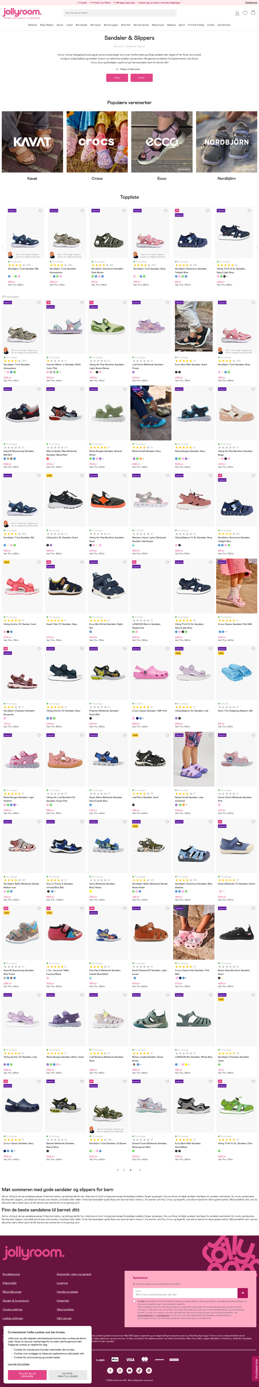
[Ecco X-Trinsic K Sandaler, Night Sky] (52, 891)
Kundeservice (251, 2)
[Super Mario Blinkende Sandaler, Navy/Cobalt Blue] (90, 805)
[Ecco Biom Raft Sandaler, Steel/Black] (179, 372)
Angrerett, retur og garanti (74, 1274)
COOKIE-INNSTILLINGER (68, 1375)
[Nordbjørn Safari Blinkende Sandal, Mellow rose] (5, 891)
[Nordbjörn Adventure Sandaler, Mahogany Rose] (225, 545)
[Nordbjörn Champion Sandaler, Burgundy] (5, 718)
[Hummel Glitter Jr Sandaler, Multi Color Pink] (47, 372)
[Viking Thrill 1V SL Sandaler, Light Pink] (179, 632)
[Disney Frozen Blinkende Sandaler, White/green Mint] (133, 1151)
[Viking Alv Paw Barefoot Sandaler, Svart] (97, 372)
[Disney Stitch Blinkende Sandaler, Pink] (219, 805)
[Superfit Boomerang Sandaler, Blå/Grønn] (14, 458)
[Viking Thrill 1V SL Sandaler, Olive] (186, 632)
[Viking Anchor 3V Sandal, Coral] (5, 632)
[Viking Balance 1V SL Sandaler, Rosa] (176, 545)
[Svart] (224, 276)
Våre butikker (65, 1309)
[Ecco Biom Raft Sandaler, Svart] (176, 372)
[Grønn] (15, 276)
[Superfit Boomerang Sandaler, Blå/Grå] (5, 458)
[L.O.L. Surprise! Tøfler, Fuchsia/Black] (47, 978)
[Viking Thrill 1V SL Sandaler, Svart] (182, 632)
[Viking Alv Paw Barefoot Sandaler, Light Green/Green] (90, 372)
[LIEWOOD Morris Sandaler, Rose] (136, 632)
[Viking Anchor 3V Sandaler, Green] (54, 718)
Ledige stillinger (13, 1318)
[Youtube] (130, 1370)
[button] (245, 13)
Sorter (141, 77)
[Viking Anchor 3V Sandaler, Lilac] (51, 718)
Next (256, 247)
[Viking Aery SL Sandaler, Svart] (47, 545)
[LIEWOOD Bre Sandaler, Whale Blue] (176, 1064)
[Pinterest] (149, 1370)
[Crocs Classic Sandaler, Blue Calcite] (220, 632)
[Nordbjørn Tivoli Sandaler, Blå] (11, 372)
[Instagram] (120, 1370)
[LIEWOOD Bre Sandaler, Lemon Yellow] (186, 1064)
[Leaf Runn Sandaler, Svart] (133, 805)
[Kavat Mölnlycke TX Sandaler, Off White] (224, 891)
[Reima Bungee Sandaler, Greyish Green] (90, 458)
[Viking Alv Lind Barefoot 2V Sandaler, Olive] (51, 805)
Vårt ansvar (64, 1318)
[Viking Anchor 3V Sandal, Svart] (8, 632)
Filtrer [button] (117, 77)
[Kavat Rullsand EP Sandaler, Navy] (135, 978)
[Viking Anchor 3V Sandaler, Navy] (47, 718)
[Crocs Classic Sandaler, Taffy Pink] (133, 718)
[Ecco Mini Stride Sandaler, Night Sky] (90, 632)
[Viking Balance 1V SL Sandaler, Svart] (179, 545)
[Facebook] (110, 1370)
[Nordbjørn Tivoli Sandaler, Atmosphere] (5, 372)
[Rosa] (19, 276)
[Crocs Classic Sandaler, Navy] (137, 718)
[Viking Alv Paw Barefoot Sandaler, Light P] (100, 372)
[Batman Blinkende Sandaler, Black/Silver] (47, 1151)
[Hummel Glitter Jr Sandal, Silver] (51, 372)
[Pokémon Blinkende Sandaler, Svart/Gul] (90, 718)
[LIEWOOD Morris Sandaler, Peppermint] (133, 632)
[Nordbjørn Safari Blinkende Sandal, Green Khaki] (8, 891)
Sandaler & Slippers (135, 46)
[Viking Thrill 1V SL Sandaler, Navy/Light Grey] (176, 632)
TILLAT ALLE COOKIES (27, 1375)
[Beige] (12, 276)
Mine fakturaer (12, 1292)
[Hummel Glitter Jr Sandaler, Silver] (54, 372)
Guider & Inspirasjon (16, 1301)
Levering (62, 1283)
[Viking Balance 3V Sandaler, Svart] (179, 718)
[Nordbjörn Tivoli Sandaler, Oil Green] (14, 372)
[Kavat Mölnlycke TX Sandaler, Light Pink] (220, 891)
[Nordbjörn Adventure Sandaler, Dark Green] (229, 545)
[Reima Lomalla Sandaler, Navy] (138, 1064)
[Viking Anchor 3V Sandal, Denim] (11, 632)
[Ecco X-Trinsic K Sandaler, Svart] (48, 891)
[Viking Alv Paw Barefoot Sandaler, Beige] (93, 372)
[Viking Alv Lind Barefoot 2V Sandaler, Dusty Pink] (47, 805)
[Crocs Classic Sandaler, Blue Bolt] (223, 632)
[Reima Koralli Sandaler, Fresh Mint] (137, 458)
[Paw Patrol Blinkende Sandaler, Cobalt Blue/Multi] (90, 978)
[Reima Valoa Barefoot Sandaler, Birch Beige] (222, 978)
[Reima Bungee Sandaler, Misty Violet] (100, 458)
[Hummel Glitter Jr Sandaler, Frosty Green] (57, 372)
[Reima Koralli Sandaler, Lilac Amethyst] (134, 458)
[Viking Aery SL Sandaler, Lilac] (51, 545)
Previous (2, 247)
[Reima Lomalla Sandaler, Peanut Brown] (134, 1064)
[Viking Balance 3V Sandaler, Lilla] (176, 718)
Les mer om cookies (19, 1364)
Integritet (63, 1301)
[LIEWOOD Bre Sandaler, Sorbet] (182, 1064)
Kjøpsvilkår (10, 1283)
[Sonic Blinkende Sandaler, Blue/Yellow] (90, 891)
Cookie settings (13, 1309)
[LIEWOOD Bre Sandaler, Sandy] (179, 1064)
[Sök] (173, 12)
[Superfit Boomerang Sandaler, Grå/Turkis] (8, 458)
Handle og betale (67, 1292)
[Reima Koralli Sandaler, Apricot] (140, 458)
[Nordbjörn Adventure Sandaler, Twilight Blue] (219, 545)
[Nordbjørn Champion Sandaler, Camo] (219, 1064)
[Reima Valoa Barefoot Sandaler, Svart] (219, 978)
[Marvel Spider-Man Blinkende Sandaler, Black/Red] (47, 458)
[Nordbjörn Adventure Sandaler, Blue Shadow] (222, 545)
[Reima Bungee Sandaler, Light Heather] (97, 458)
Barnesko (118, 46)
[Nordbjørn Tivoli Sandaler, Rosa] (8, 372)
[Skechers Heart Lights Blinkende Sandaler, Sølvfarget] (133, 545)
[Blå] (9, 276)
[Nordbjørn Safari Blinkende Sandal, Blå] (11, 891)
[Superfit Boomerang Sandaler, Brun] (11, 458)
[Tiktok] (139, 1370)
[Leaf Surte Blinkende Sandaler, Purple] (133, 372)
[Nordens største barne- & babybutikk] (22, 11)
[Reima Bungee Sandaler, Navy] (93, 458)
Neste (140, 1170)
